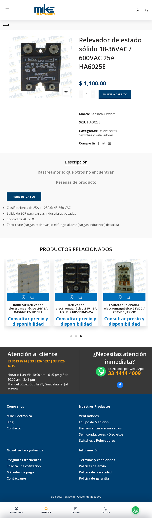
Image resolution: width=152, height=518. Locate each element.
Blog (10, 422)
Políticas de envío (92, 466)
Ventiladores (89, 416)
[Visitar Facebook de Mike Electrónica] (120, 387)
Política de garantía (94, 478)
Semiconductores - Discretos (101, 434)
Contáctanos (17, 478)
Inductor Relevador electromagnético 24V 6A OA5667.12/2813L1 (28, 308)
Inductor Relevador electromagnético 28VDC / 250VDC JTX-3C (124, 308)
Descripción (76, 162)
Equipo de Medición (94, 422)
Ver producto (24, 297)
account (138, 10)
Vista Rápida (32, 297)
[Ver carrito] (146, 10)
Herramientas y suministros (100, 428)
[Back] (6, 25)
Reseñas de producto (76, 182)
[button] (7, 10)
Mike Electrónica (19, 416)
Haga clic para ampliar (66, 92)
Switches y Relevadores (96, 135)
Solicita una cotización (24, 466)
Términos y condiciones (97, 460)
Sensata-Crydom (103, 114)
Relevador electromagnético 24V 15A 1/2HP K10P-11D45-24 (76, 308)
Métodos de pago (20, 472)
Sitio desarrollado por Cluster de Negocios (76, 496)
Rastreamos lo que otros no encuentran (76, 172)
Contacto (14, 428)
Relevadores (108, 131)
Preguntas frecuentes (24, 460)
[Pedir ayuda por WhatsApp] (135, 510)
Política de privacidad (95, 472)
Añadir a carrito (115, 94)
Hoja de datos (24, 197)
